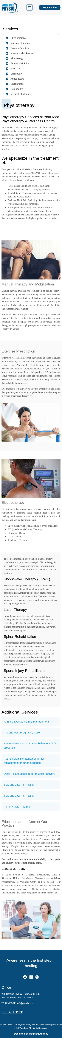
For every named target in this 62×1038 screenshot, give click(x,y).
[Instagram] (37, 977)
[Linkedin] (31, 977)
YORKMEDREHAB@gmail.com (17, 1003)
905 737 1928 (12, 1012)
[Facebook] (25, 977)
